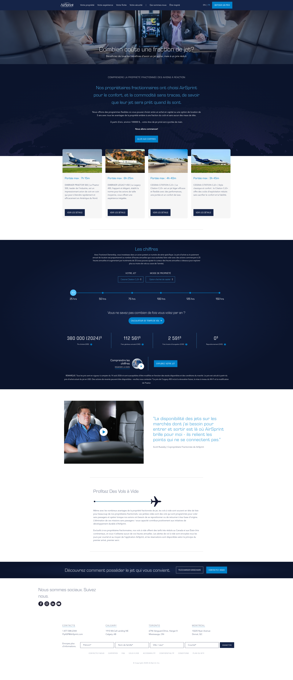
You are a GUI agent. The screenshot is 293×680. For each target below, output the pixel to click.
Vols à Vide (134, 653)
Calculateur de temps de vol (145, 320)
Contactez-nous (96, 653)
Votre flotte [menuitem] (121, 5)
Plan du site (198, 653)
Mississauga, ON (156, 634)
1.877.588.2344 (69, 631)
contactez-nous (217, 570)
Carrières (113, 653)
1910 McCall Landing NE (117, 631)
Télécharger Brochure (189, 570)
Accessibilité (149, 653)
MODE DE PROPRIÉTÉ (160, 273)
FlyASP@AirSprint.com (72, 634)
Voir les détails (74, 212)
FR (209, 5)
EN (204, 5)
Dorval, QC (197, 634)
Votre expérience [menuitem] (105, 5)
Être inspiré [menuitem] (175, 5)
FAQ (123, 653)
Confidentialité (166, 653)
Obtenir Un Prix (222, 5)
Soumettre (227, 645)
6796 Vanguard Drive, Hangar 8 (163, 631)
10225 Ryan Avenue (201, 631)
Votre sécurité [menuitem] (136, 5)
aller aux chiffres (146, 139)
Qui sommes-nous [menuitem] (158, 5)
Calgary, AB (111, 634)
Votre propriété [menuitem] (87, 5)
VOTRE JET (130, 273)
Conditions (183, 653)
